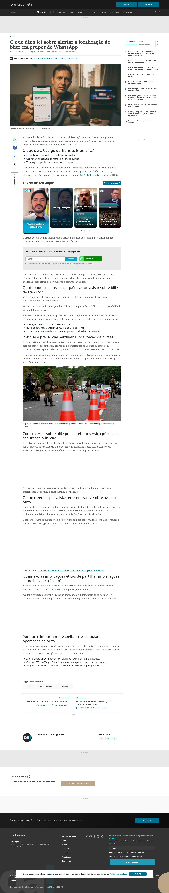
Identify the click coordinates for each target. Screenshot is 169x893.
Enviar (71, 259)
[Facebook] (102, 836)
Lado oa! (103, 12)
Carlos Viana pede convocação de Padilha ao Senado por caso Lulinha (142, 69)
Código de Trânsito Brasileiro (94, 175)
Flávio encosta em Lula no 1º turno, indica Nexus (142, 106)
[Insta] (98, 836)
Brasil (72, 12)
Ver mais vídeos (111, 183)
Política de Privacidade (85, 264)
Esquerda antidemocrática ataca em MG (38, 695)
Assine (126, 5)
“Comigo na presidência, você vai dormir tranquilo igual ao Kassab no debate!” (142, 114)
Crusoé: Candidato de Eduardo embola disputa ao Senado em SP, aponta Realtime (141, 53)
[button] (81, 230)
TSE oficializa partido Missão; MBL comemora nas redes (96, 695)
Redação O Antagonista (24, 58)
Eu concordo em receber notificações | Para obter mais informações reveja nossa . (46, 264)
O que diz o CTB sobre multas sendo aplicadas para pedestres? (71, 570)
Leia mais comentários (78, 783)
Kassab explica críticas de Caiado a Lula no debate (142, 90)
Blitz (28, 687)
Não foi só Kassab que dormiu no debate (141, 122)
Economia (91, 12)
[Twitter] (87, 836)
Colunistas (115, 12)
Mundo (80, 12)
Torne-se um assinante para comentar (33, 781)
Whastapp (15, 139)
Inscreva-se (91, 259)
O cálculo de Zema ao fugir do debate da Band (140, 83)
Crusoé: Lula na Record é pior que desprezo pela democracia (141, 61)
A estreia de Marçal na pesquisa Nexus (140, 76)
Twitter (15, 164)
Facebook (15, 147)
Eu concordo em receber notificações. (128, 853)
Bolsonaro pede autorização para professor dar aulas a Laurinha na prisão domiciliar (141, 98)
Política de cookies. (118, 874)
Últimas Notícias (59, 12)
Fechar (138, 874)
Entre (147, 5)
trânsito (65, 687)
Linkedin (15, 156)
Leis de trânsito (46, 687)
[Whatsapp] (95, 836)
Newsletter (127, 12)
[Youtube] (90, 836)
